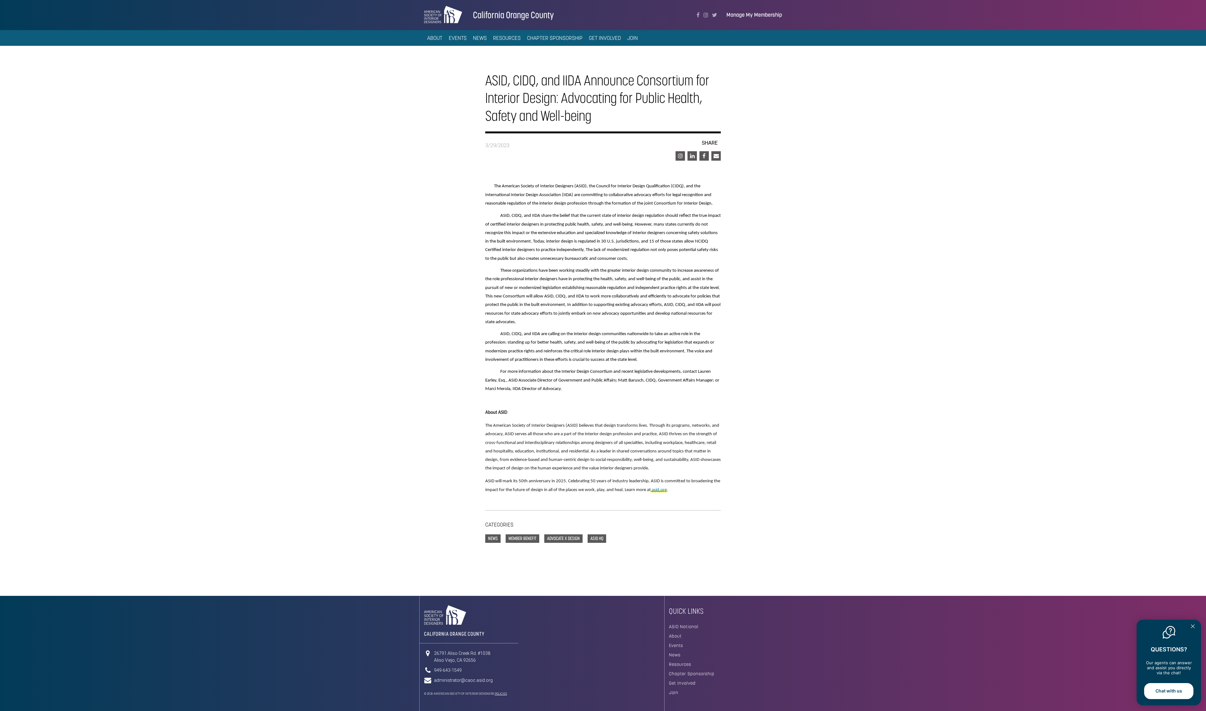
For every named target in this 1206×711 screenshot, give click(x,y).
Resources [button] (507, 38)
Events (458, 38)
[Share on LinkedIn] (692, 156)
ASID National (683, 626)
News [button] (480, 38)
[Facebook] (698, 15)
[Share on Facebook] (704, 156)
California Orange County (513, 14)
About (675, 636)
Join (632, 38)
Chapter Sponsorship (691, 673)
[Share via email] (716, 156)
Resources (680, 664)
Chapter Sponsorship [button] (555, 38)
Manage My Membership (754, 15)
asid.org (659, 490)
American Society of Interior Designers (443, 14)
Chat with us (1168, 690)
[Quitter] (1192, 627)
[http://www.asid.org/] (651, 490)
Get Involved (605, 38)
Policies (501, 693)
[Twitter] (714, 15)
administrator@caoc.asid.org (463, 680)
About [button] (435, 38)
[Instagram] (706, 15)
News (675, 655)
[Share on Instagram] (680, 156)
